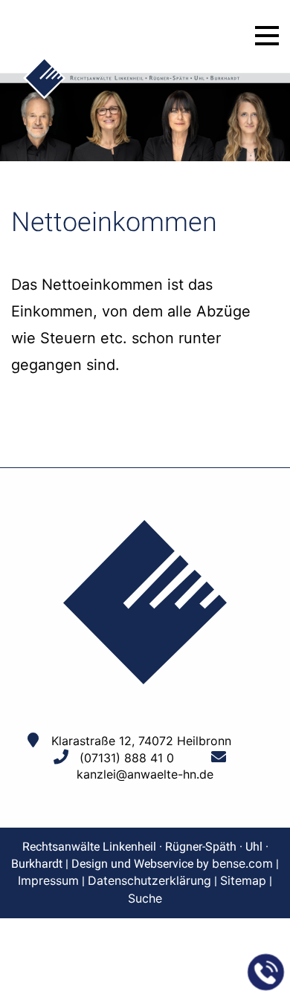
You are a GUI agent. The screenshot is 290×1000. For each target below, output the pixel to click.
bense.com (242, 863)
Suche (145, 898)
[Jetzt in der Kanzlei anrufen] (266, 972)
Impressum (48, 880)
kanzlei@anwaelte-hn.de (145, 774)
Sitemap (243, 880)
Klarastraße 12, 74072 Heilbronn (141, 740)
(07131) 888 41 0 (127, 757)
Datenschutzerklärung (149, 880)
